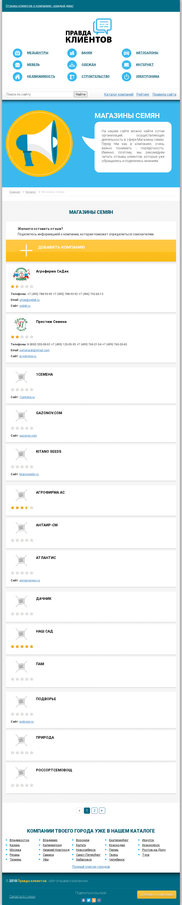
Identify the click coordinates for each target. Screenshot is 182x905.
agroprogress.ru (29, 580)
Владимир (50, 840)
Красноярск (151, 845)
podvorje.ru (26, 721)
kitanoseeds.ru (29, 474)
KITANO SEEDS (48, 451)
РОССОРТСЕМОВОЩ (54, 770)
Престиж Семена (51, 322)
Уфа (46, 859)
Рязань (15, 855)
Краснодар (117, 845)
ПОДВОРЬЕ (46, 699)
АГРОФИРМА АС (50, 492)
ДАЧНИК (43, 599)
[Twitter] (88, 900)
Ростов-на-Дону (153, 850)
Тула (145, 855)
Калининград (52, 845)
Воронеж (82, 840)
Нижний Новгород (56, 850)
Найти (81, 94)
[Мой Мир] (99, 900)
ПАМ (40, 664)
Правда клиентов (32, 881)
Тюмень (15, 859)
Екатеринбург (118, 840)
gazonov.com (28, 435)
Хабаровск (84, 859)
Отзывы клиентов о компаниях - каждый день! (39, 6)
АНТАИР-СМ (47, 525)
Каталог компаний (118, 94)
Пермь (113, 850)
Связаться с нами (22, 896)
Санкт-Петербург (88, 855)
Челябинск (117, 859)
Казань (15, 845)
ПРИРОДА (45, 737)
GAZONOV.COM (49, 413)
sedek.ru (24, 306)
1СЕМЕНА (44, 374)
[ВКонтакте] (83, 900)
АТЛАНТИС (46, 558)
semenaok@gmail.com (34, 350)
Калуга (81, 845)
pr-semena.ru (27, 356)
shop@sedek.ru (29, 300)
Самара (48, 855)
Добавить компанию (61, 247)
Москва (15, 850)
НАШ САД (44, 631)
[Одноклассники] (94, 900)
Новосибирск (86, 850)
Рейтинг (143, 94)
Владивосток (19, 840)
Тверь (113, 855)
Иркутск (148, 840)
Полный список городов (91, 867)
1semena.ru (27, 397)
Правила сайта (164, 94)
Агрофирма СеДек (52, 271)
